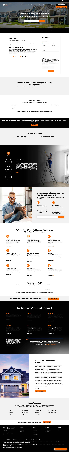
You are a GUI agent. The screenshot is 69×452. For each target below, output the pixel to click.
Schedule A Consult (51, 344)
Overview (13, 29)
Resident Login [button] (35, 430)
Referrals (38, 4)
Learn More (8, 246)
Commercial (22, 430)
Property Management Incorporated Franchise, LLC (9, 434)
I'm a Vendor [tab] (57, 43)
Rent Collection (32, 29)
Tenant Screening (25, 29)
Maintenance (39, 29)
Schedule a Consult (40, 391)
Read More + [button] (49, 389)
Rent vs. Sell (47, 31)
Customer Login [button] (62, 4)
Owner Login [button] (22, 431)
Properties (28, 4)
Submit (41, 20)
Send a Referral (35, 434)
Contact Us (34, 124)
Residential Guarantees (32, 31)
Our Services (22, 4)
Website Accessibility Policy (26, 442)
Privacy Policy (38, 439)
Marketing (18, 29)
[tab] (8, 154)
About (44, 4)
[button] (58, 429)
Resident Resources (36, 428)
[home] (5, 5)
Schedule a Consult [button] (61, 7)
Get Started (47, 422)
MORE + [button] (27, 172)
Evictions (55, 29)
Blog (41, 4)
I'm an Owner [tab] (45, 43)
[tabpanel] (27, 166)
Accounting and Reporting (47, 29)
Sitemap (34, 439)
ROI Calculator (40, 31)
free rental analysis (53, 298)
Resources (33, 4)
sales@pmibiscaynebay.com (50, 433)
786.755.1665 (65, 0)
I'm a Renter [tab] (51, 43)
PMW (31, 439)
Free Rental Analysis (50, 4)
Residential (22, 428)
